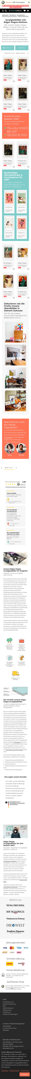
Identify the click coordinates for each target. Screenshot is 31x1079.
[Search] (6, 11)
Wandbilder (12, 14)
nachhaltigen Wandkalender (10, 886)
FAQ (4, 1006)
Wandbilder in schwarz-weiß (12, 1042)
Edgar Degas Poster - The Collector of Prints (8, 161)
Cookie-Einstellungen (10, 1014)
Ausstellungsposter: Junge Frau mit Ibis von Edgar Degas (23, 292)
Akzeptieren (24, 1074)
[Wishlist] (25, 11)
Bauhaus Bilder (8, 1044)
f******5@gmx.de (14, 523)
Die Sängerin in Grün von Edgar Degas (8, 263)
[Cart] (28, 11)
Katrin (10, 454)
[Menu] (3, 11)
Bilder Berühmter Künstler (9, 16)
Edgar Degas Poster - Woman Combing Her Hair (23, 75)
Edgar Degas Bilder (23, 16)
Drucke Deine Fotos (9, 1028)
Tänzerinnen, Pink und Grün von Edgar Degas (23, 161)
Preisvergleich (17, 742)
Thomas (21, 454)
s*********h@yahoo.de (15, 541)
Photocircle (5, 14)
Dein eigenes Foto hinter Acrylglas (14, 749)
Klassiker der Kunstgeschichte (13, 1046)
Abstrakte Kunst (8, 1048)
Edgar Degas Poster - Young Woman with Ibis (8, 75)
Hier (11, 987)
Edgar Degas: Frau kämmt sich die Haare (23, 263)
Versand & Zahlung (9, 1004)
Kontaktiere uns (8, 1002)
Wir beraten (8, 437)
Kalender (6, 1030)
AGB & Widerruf (8, 1008)
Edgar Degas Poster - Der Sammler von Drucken (23, 104)
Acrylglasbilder (21, 14)
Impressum (7, 1012)
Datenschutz (7, 1010)
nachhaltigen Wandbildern (10, 861)
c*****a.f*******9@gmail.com (14, 501)
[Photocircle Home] (15, 11)
